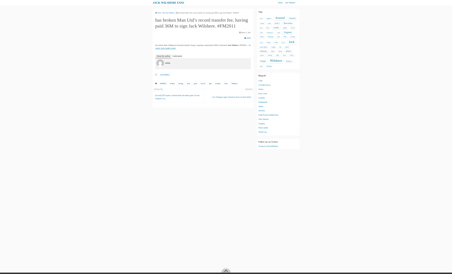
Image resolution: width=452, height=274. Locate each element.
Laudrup (261, 98)
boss (267, 28)
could (278, 32)
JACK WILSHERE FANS (168, 2)
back (269, 23)
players (262, 55)
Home (280, 3)
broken (172, 83)
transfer (218, 83)
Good (283, 42)
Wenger (263, 61)
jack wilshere (263, 47)
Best (261, 27)
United (291, 55)
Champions (270, 32)
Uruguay (261, 124)
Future (268, 42)
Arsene (262, 23)
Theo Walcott (263, 119)
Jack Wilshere (290, 3)
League (273, 47)
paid (195, 83)
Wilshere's (289, 61)
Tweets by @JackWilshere (268, 146)
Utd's (226, 83)
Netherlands (262, 102)
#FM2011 (163, 83)
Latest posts (177, 56)
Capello (276, 28)
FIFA (285, 36)
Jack (188, 83)
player (288, 51)
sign (210, 83)
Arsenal (280, 18)
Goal (276, 42)
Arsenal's (292, 18)
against (269, 18)
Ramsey (270, 55)
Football (293, 36)
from (261, 42)
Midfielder (263, 51)
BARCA (277, 23)
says (277, 55)
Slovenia (261, 111)
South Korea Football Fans (268, 115)
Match (287, 47)
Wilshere (235, 83)
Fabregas (270, 37)
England (288, 32)
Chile (260, 81)
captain (285, 28)
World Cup (262, 132)
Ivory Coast (262, 94)
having (181, 83)
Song (284, 55)
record (203, 83)
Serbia (260, 106)
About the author (163, 56)
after (261, 18)
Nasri (272, 51)
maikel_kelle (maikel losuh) (165, 48)
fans (278, 37)
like (280, 47)
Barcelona (288, 23)
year (261, 66)
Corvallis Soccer (264, 85)
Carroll (293, 27)
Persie (280, 51)
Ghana (260, 89)
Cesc (261, 32)
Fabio (262, 37)
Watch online (263, 128)
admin (248, 38)
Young (268, 66)
